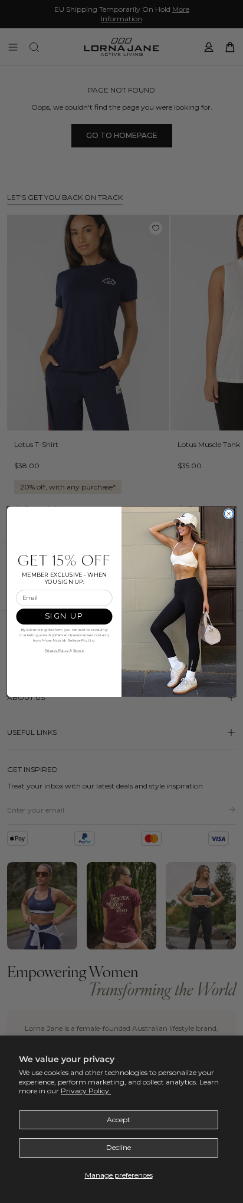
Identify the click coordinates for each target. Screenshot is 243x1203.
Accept (118, 1119)
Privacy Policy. (86, 1090)
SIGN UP (64, 616)
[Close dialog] (228, 513)
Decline (118, 1147)
